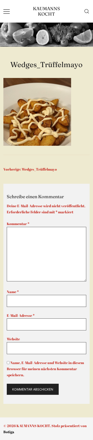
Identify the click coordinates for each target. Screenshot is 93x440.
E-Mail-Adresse (21, 315)
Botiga (8, 431)
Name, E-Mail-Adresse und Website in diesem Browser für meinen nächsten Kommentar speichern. (45, 368)
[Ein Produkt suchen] (87, 11)
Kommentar (18, 223)
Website (13, 338)
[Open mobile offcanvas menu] (6, 11)
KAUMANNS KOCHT (46, 11)
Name (13, 291)
